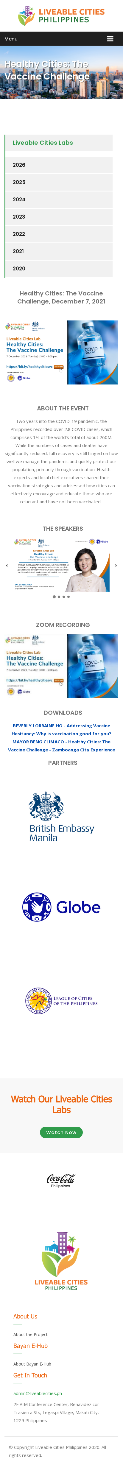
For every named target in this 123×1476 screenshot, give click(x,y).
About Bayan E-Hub (32, 1364)
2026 (19, 165)
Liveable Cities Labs (43, 142)
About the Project (30, 1334)
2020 (19, 268)
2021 (18, 251)
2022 (19, 234)
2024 (19, 199)
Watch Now (61, 1132)
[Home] (61, 15)
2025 (19, 182)
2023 (19, 216)
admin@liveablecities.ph (37, 1393)
